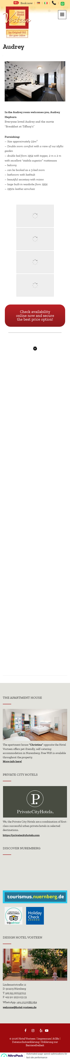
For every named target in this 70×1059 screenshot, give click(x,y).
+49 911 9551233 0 (15, 993)
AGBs (55, 1038)
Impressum (44, 1038)
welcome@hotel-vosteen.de (19, 1007)
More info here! (12, 761)
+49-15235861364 (27, 1002)
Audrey (13, 46)
